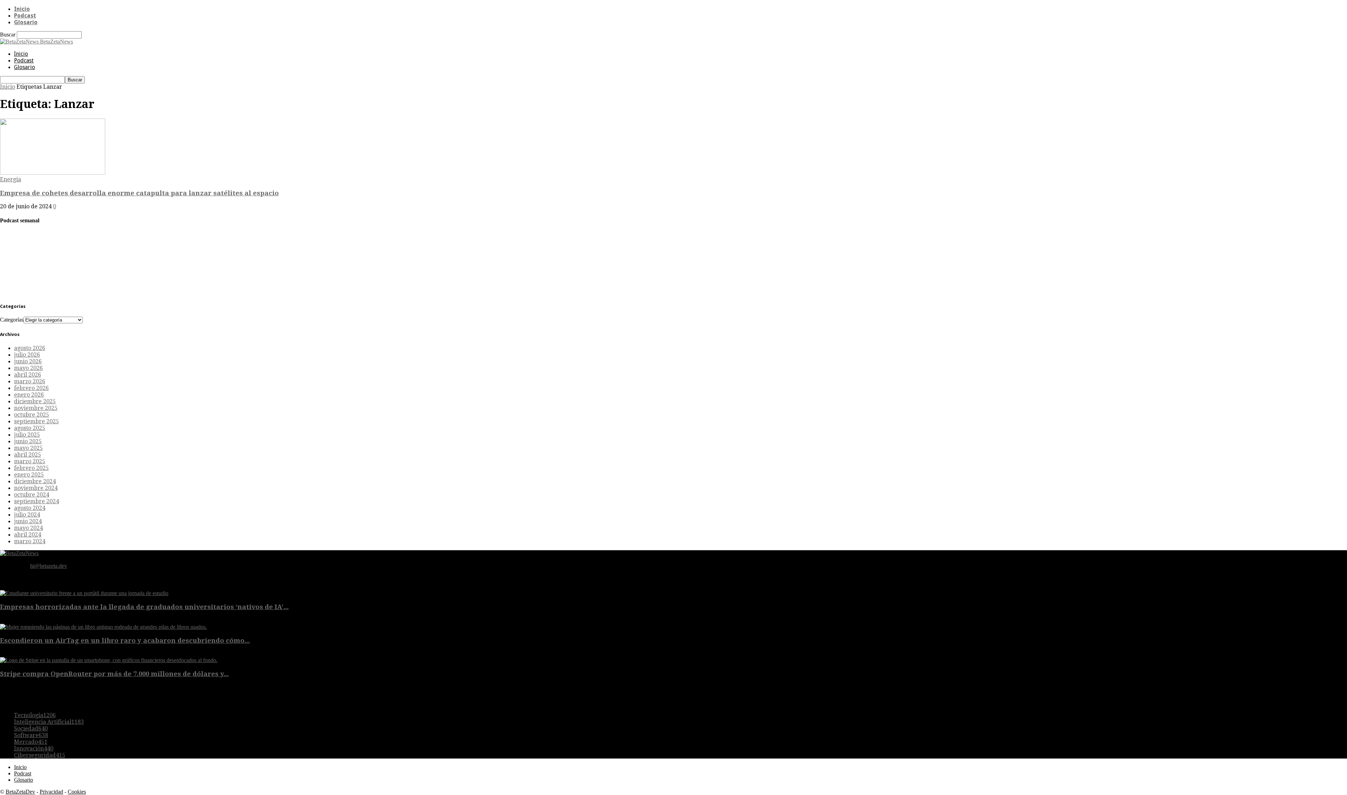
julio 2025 (27, 434)
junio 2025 (28, 441)
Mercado (30, 742)
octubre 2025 (31, 414)
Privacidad (51, 792)
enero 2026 (29, 394)
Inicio (22, 9)
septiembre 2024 (36, 501)
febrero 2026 (31, 388)
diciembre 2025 (35, 401)
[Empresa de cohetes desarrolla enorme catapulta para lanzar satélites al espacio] (52, 173)
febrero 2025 (31, 468)
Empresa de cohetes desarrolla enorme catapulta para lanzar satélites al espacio (139, 193)
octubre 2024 (31, 494)
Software (31, 735)
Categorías (12, 320)
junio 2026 (28, 361)
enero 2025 (29, 474)
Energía (10, 179)
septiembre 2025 (36, 421)
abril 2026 (27, 374)
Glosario (26, 22)
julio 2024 (27, 514)
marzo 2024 (29, 541)
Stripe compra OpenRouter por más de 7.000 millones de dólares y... (114, 674)
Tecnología (35, 715)
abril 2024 (27, 534)
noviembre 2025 (36, 408)
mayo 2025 (28, 448)
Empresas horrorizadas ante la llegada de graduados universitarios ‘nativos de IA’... (144, 607)
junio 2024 (28, 521)
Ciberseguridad (39, 755)
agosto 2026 (29, 348)
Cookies (77, 792)
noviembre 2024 (36, 488)
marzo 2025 (29, 461)
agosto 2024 (29, 508)
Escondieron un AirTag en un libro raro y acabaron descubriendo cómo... (125, 640)
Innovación (33, 748)
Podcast (25, 15)
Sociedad (31, 728)
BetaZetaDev (20, 792)
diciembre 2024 (35, 481)
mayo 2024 (28, 528)
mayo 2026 (28, 368)
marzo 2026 (29, 381)
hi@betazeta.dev (48, 566)
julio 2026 (27, 354)
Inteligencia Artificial (49, 722)
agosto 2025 (29, 428)
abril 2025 (27, 454)
